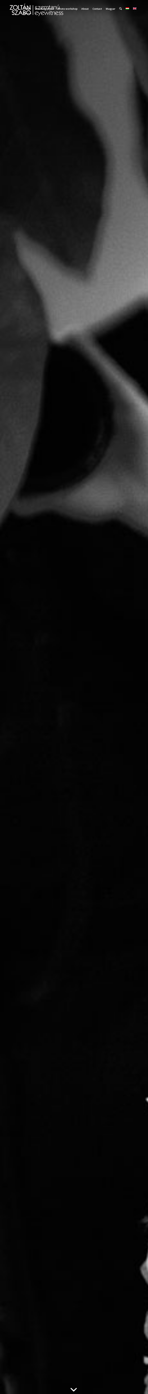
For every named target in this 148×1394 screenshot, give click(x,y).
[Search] (120, 8)
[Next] (139, 697)
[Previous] (8, 697)
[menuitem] (27, 8)
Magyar (110, 8)
